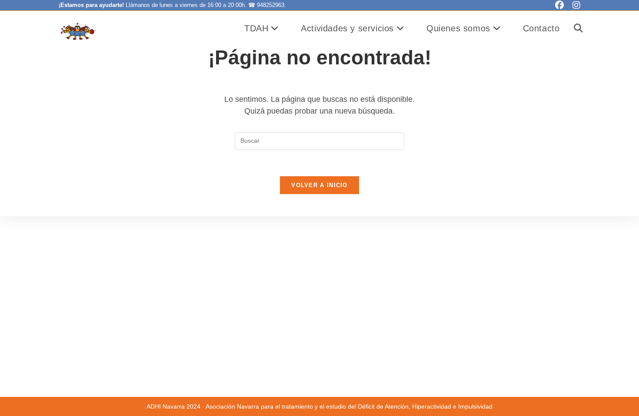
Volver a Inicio (319, 185)
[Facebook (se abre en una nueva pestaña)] (559, 5)
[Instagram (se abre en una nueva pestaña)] (574, 5)
